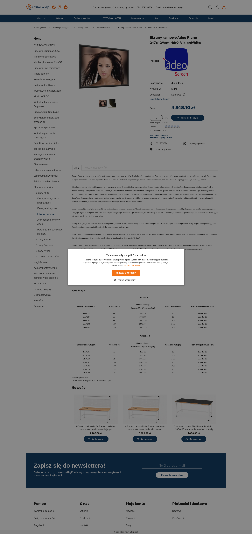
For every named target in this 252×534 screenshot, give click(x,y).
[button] (125, 280)
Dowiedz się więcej (132, 266)
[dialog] (126, 267)
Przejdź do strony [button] (126, 273)
